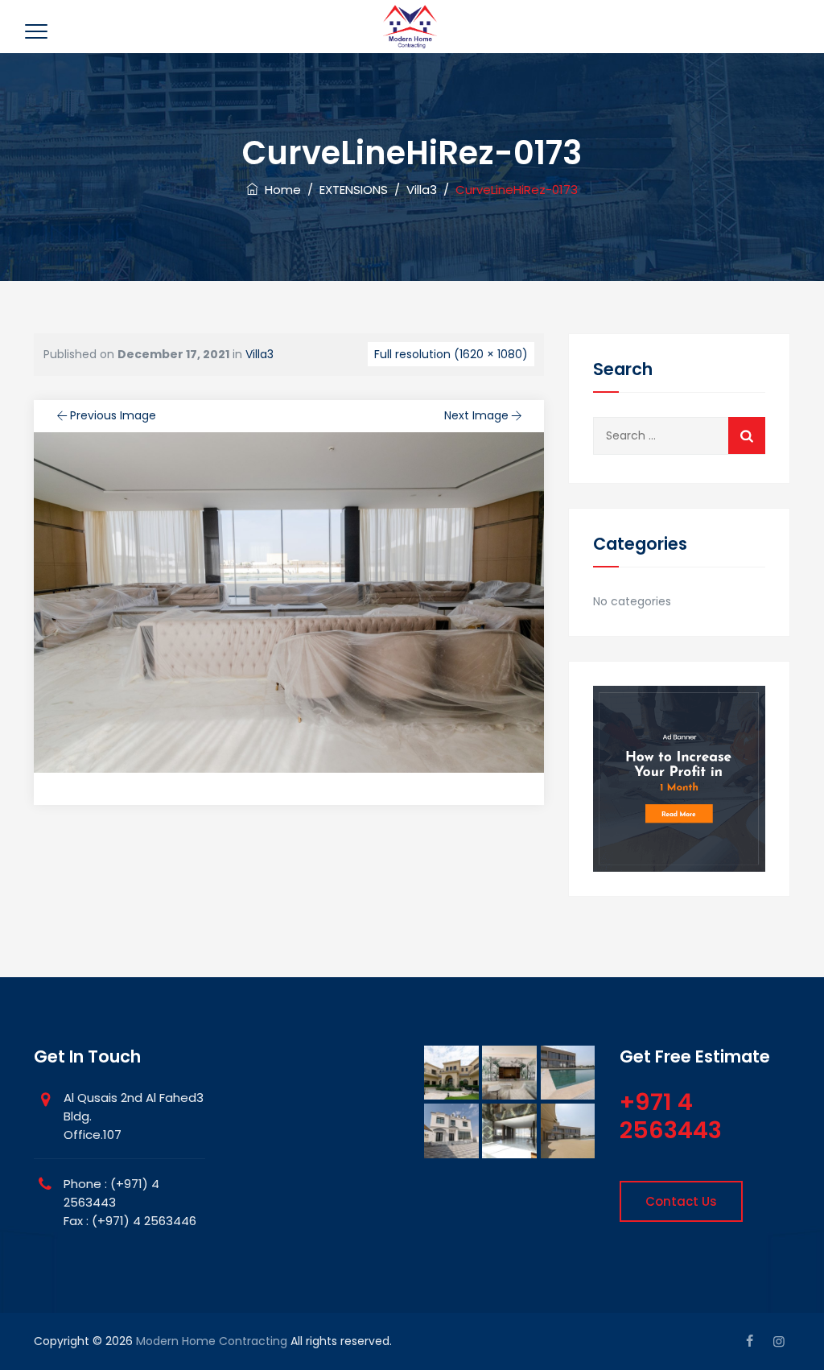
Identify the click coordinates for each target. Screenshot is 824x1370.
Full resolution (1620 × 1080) (451, 354)
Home (279, 189)
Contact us (681, 1201)
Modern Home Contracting (211, 1341)
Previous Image (113, 415)
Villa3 (259, 354)
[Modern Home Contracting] (410, 26)
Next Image (476, 415)
